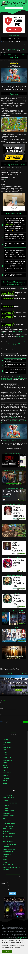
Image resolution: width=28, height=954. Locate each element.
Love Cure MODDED (14, 628)
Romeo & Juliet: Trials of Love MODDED (14, 488)
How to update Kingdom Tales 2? (8, 384)
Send (25, 721)
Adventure (7, 179)
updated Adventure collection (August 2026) (13, 343)
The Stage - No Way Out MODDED (14, 575)
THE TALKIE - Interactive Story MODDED (14, 645)
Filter (24, 44)
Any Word (19, 41)
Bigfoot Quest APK (14, 523)
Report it (21, 288)
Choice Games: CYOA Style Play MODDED (14, 593)
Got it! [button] (7, 951)
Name (1, 702)
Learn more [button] (17, 947)
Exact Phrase (5, 41)
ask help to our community (7, 379)
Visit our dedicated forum (17, 289)
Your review (3, 714)
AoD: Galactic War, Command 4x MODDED (14, 540)
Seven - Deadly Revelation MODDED (13, 453)
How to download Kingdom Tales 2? (9, 353)
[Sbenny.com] (13, 3)
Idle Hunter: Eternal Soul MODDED (14, 557)
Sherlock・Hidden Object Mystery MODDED (14, 470)
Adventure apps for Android (12, 417)
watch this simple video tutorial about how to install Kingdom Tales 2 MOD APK (14, 377)
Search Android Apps (14, 35)
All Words (13, 41)
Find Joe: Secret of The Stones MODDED (13, 610)
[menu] (26, 1)
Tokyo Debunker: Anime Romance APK (14, 504)
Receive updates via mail (7, 721)
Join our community (21, 336)
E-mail (1, 708)
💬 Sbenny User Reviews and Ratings (11, 440)
